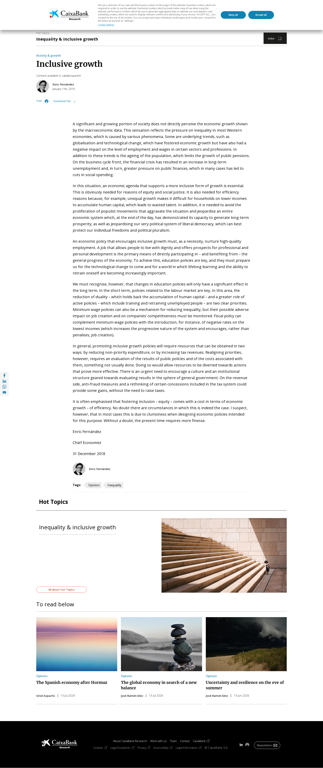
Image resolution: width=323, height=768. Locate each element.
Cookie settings (106, 24)
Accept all (261, 14)
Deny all (233, 14)
